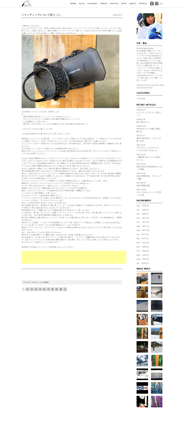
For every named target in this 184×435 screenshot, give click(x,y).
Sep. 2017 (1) (143, 226)
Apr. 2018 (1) (142, 214)
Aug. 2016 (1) (143, 259)
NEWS (73, 3)
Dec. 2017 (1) (143, 218)
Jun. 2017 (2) (142, 234)
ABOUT (132, 3)
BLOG (82, 3)
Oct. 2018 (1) (143, 210)
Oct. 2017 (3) (143, 222)
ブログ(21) (141, 98)
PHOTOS (114, 3)
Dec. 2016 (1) (143, 247)
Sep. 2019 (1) (143, 205)
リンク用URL (44, 282)
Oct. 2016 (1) (143, 251)
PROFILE (143, 3)
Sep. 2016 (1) (143, 255)
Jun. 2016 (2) (142, 263)
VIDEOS (103, 3)
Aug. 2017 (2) (143, 230)
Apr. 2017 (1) (142, 238)
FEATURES (92, 3)
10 (61, 289)
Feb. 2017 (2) (143, 242)
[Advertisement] (74, 257)
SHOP (123, 3)
